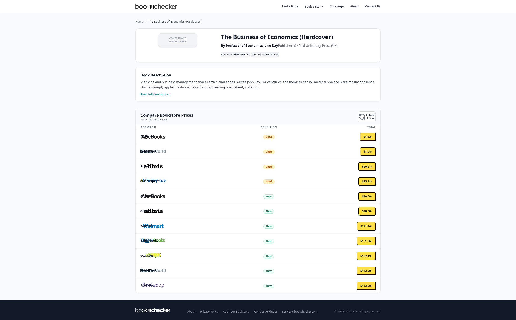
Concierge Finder (265, 311)
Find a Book (290, 6)
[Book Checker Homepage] (156, 6)
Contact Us (373, 6)
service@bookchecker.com (299, 311)
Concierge (337, 6)
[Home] (152, 310)
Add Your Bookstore (236, 311)
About (354, 6)
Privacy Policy (209, 311)
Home (139, 21)
